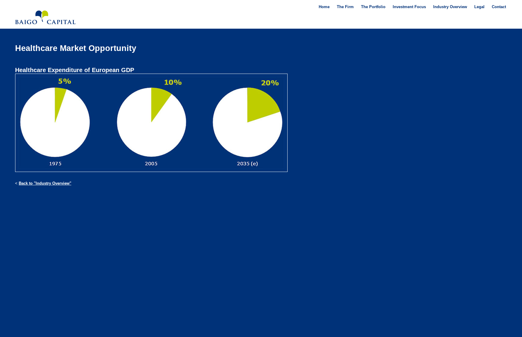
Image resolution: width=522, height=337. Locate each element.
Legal (479, 7)
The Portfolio (373, 7)
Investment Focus (409, 7)
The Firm (345, 7)
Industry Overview (450, 7)
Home (324, 7)
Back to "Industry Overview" (45, 183)
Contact (499, 7)
